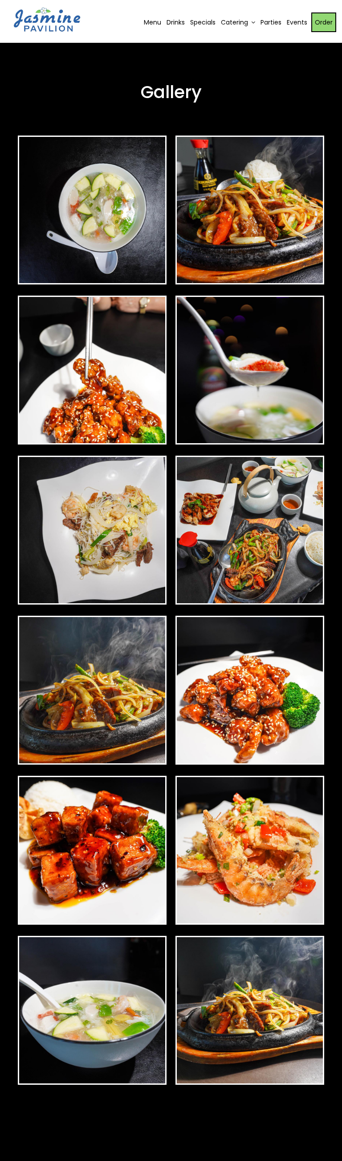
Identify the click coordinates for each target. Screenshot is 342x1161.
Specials (203, 22)
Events (297, 22)
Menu (152, 22)
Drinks (176, 22)
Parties (271, 22)
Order (324, 22)
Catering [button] (235, 22)
